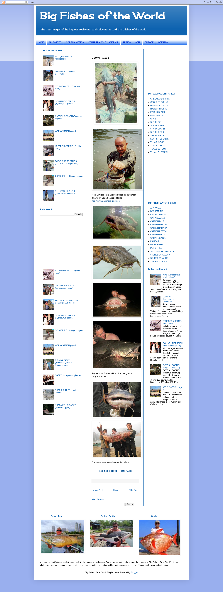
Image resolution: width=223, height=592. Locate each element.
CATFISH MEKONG (159, 225)
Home (115, 490)
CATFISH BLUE (157, 221)
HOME (41, 42)
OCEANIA (163, 42)
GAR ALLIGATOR (158, 238)
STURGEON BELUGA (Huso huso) (172, 322)
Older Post (133, 490)
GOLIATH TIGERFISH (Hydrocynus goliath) (65, 102)
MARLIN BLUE (157, 115)
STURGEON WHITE (159, 258)
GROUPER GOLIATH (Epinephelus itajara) (64, 286)
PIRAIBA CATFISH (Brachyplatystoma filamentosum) (63, 362)
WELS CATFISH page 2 (65, 131)
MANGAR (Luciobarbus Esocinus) (168, 299)
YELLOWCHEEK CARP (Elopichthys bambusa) (65, 192)
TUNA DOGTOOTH (158, 149)
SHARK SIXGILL (157, 129)
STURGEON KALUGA (160, 255)
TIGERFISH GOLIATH (160, 261)
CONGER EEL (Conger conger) (69, 176)
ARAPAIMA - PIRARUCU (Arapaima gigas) (66, 406)
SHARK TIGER (157, 132)
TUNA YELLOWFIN (158, 152)
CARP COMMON (158, 215)
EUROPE (149, 42)
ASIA (137, 42)
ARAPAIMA (155, 208)
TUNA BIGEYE (157, 142)
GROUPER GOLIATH (159, 102)
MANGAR (154, 241)
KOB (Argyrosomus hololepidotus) (63, 57)
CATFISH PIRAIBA (158, 228)
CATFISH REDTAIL (158, 231)
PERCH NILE (156, 248)
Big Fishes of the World (102, 15)
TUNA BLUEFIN (157, 145)
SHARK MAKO (157, 125)
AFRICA (127, 42)
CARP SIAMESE (158, 218)
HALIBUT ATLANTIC (159, 105)
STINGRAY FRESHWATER (162, 251)
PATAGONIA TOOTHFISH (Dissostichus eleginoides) (66, 162)
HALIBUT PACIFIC (158, 109)
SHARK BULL (156, 122)
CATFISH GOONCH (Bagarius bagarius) (171, 366)
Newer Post (98, 490)
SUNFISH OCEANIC (159, 139)
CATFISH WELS (157, 235)
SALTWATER (55, 42)
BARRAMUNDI (157, 211)
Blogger (134, 572)
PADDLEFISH (156, 245)
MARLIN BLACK (157, 112)
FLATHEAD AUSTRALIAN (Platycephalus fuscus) (66, 301)
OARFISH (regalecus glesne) (68, 375)
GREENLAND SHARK (160, 99)
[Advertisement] (63, 239)
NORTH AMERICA (75, 42)
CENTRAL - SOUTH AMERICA (103, 42)
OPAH (153, 119)
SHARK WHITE (157, 135)
